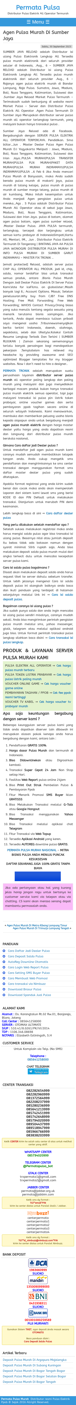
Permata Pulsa (38, 7)
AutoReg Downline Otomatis (28, 962)
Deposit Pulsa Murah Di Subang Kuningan (32, 1365)
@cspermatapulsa (38, 1077)
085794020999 (38, 1155)
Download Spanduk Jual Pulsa (29, 995)
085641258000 (38, 1059)
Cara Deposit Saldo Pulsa (25, 956)
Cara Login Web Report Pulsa (28, 967)
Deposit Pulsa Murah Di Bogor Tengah (29, 1382)
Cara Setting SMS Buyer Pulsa (29, 973)
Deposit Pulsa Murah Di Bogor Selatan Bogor (34, 1376)
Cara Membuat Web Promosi (28, 978)
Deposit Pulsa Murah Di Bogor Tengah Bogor (34, 1371)
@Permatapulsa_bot (38, 1166)
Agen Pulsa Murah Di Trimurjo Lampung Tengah (41, 928)
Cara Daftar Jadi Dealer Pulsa (29, 951)
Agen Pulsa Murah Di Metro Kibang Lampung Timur (37, 925)
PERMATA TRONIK (16, 370)
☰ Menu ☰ (38, 22)
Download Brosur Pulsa (24, 989)
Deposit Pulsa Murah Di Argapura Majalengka (34, 1360)
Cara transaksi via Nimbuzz (27, 984)
